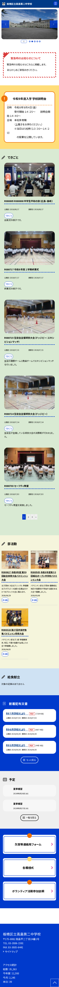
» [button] (35, 516)
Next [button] (54, 24)
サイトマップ (11, 951)
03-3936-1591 (15, 943)
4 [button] (37, 41)
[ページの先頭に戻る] (55, 983)
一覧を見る (31, 817)
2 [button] (32, 41)
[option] (29, 24)
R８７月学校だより (17, 713)
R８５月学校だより (17, 745)
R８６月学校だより (17, 729)
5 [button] (40, 41)
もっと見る (31, 759)
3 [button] (35, 41)
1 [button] (30, 41)
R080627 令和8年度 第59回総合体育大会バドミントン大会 (14, 576)
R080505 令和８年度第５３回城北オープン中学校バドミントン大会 (44, 576)
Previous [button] (5, 24)
